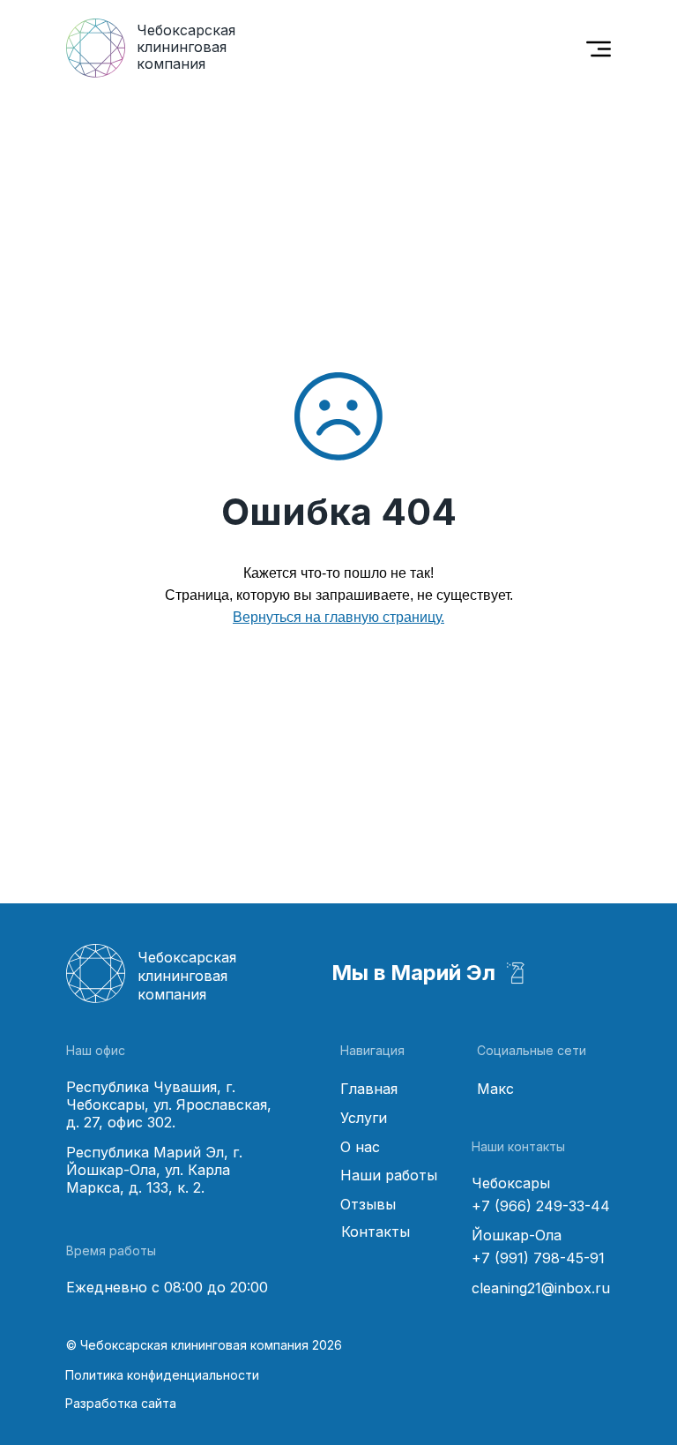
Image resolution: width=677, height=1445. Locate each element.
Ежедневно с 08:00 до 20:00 (167, 1287)
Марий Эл (443, 972)
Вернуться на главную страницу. (338, 617)
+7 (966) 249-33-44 (541, 1206)
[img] (598, 49)
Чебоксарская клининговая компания (186, 46)
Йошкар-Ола (517, 1235)
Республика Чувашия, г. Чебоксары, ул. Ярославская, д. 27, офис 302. (169, 1104)
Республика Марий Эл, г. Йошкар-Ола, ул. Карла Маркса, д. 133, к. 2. (154, 1169)
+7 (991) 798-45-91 (538, 1258)
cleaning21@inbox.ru (541, 1288)
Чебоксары (511, 1183)
